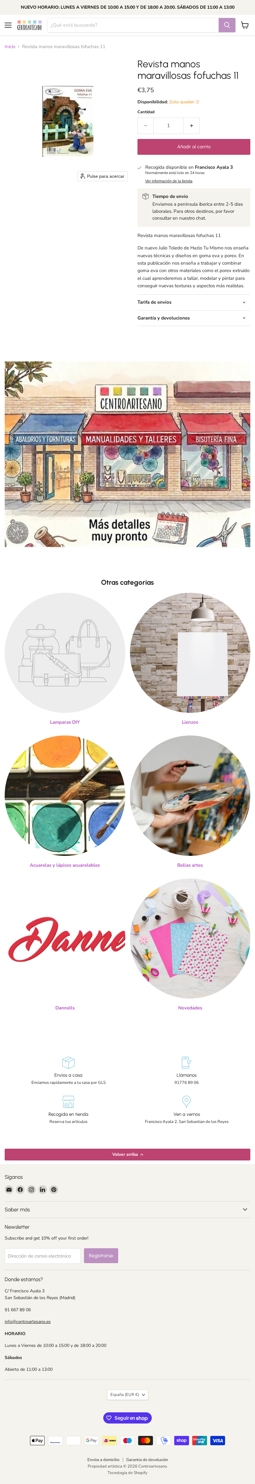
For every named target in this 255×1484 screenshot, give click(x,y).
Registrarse (101, 1255)
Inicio (10, 46)
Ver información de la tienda (168, 181)
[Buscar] (227, 25)
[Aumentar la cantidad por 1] (192, 126)
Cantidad (146, 112)
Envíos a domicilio (103, 1460)
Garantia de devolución (147, 1460)
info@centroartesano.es (28, 1322)
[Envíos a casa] (68, 1071)
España (124, 1394)
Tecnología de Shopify (127, 1473)
